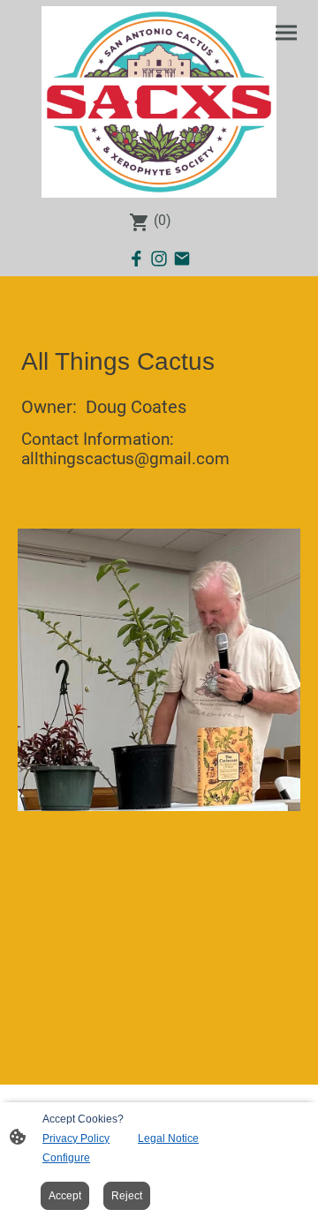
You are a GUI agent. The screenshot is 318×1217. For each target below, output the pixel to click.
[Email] (182, 259)
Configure (66, 1158)
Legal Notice (168, 1138)
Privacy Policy (76, 1138)
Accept (65, 1196)
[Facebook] (136, 259)
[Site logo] (159, 102)
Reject (126, 1196)
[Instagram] (159, 259)
